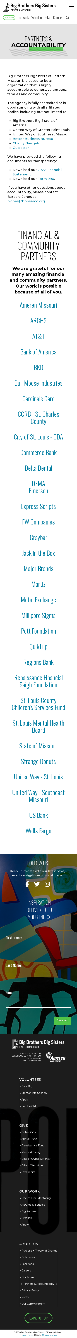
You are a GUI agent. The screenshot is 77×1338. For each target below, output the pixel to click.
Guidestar (21, 148)
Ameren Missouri (38, 304)
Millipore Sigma (38, 615)
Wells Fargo (38, 830)
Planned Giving (30, 1152)
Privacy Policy (30, 1290)
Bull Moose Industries (38, 382)
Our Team (27, 1277)
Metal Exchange (38, 599)
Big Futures (28, 1211)
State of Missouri (38, 745)
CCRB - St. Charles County (38, 417)
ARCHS (38, 320)
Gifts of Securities (32, 1165)
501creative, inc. (49, 1335)
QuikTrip (38, 646)
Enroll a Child (29, 1106)
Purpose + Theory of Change (39, 1250)
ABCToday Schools (33, 1204)
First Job (26, 1218)
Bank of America (38, 351)
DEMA (38, 483)
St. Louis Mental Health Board (38, 726)
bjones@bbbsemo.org (26, 201)
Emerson (38, 490)
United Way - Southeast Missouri (38, 795)
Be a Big (26, 1086)
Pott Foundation (38, 630)
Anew (25, 1224)
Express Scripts (38, 506)
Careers (26, 1270)
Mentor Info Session (34, 1093)
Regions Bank (38, 662)
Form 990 (46, 179)
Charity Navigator (27, 143)
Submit (62, 1020)
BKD (38, 367)
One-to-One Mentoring (36, 1198)
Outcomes (28, 1257)
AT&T (38, 336)
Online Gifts (28, 1132)
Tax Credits (28, 1172)
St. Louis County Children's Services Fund (38, 703)
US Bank (38, 815)
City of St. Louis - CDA (38, 436)
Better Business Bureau (33, 139)
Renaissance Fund (32, 1145)
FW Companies (38, 521)
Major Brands (38, 568)
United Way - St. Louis (38, 776)
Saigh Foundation (38, 684)
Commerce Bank (38, 452)
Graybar (38, 537)
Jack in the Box (38, 553)
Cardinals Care (38, 398)
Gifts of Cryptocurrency (35, 1158)
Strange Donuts (38, 761)
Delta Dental (38, 467)
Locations (27, 1264)
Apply (24, 1099)
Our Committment (33, 1303)
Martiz (38, 584)
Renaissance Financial (38, 677)
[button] (71, 7)
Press (24, 1297)
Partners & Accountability (38, 1283)
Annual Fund (29, 1139)
